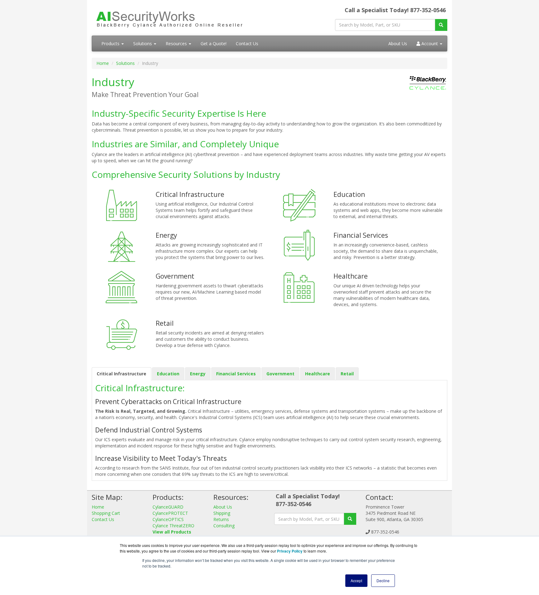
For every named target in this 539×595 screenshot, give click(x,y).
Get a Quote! (213, 43)
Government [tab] (280, 374)
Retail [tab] (347, 374)
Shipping (221, 513)
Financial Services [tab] (236, 374)
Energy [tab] (198, 374)
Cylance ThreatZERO (173, 526)
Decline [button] (383, 580)
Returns (221, 519)
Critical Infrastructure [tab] (121, 374)
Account (429, 43)
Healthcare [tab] (317, 374)
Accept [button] (356, 580)
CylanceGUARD (168, 507)
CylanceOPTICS (168, 519)
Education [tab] (168, 374)
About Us (397, 43)
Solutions (143, 43)
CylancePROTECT (170, 513)
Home (102, 63)
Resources (177, 43)
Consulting (224, 526)
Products (111, 43)
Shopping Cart (106, 513)
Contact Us (247, 43)
